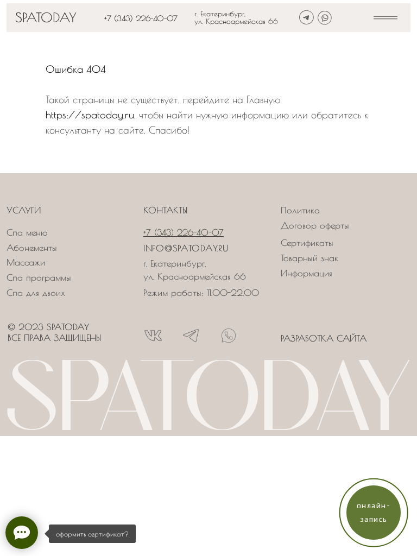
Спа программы (39, 277)
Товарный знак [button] (309, 258)
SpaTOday (46, 17)
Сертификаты (307, 243)
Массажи (26, 262)
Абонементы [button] (32, 247)
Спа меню (27, 232)
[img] (385, 18)
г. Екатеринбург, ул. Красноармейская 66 (236, 17)
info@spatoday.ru (186, 248)
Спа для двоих (36, 293)
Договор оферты (315, 225)
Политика (300, 210)
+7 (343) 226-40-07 (141, 18)
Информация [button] (306, 273)
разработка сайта (324, 338)
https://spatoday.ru (90, 115)
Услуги (24, 210)
